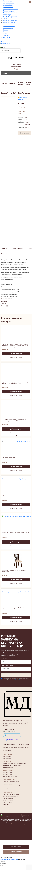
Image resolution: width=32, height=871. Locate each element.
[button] (16, 353)
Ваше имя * (4, 659)
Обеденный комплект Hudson (11, 781)
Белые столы (6, 804)
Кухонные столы (7, 772)
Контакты (6, 36)
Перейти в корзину (16, 846)
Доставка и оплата (9, 26)
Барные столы (7, 756)
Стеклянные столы (8, 801)
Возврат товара (8, 28)
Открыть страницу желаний (9, 859)
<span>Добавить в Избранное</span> (29, 327)
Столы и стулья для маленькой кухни (13, 786)
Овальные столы (7, 802)
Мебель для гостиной (10, 21)
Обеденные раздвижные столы (11, 794)
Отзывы (5, 30)
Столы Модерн (7, 790)
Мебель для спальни (9, 23)
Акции (5, 34)
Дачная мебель (8, 7)
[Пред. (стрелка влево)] (0, 865)
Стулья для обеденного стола (11, 788)
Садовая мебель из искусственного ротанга (15, 763)
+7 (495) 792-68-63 (17, 64)
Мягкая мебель (7, 1)
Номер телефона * (7, 666)
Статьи (10, 747)
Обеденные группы (9, 779)
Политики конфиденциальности (21, 679)
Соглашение (27, 826)
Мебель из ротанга (8, 767)
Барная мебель (7, 5)
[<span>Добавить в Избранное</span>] (16, 335)
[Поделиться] (2, 863)
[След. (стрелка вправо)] (2, 865)
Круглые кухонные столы (10, 776)
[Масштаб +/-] (5, 863)
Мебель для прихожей (10, 17)
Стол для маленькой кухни (10, 796)
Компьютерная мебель (10, 9)
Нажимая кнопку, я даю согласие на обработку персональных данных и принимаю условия (16, 679)
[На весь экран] (4, 863)
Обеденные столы (8, 3)
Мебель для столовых (10, 13)
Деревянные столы (8, 798)
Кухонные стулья (7, 774)
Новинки (5, 32)
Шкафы (5, 19)
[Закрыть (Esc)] (0, 863)
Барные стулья (7, 758)
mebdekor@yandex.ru (17, 66)
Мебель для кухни (8, 11)
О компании (7, 38)
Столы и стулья (7, 15)
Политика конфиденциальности (21, 824)
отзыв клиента (22, 98)
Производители (24, 747)
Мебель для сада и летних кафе (12, 765)
